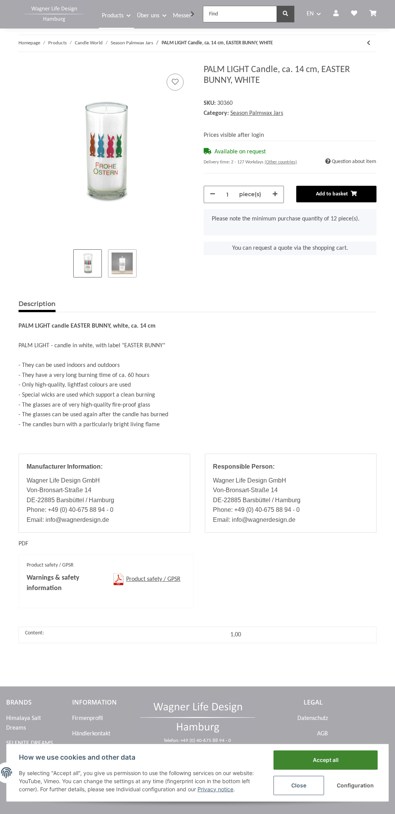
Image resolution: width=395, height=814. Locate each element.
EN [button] (310, 14)
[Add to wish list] (175, 82)
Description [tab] (37, 304)
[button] (336, 14)
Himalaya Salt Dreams (23, 723)
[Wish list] (354, 14)
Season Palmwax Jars (256, 113)
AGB (322, 734)
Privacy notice (215, 789)
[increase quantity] (275, 194)
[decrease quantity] (212, 194)
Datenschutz (312, 718)
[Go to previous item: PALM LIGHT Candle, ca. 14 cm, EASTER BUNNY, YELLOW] (368, 43)
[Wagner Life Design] (54, 13)
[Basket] (376, 14)
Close (298, 785)
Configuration (355, 785)
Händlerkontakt (91, 734)
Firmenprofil (87, 718)
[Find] (285, 14)
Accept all (326, 760)
